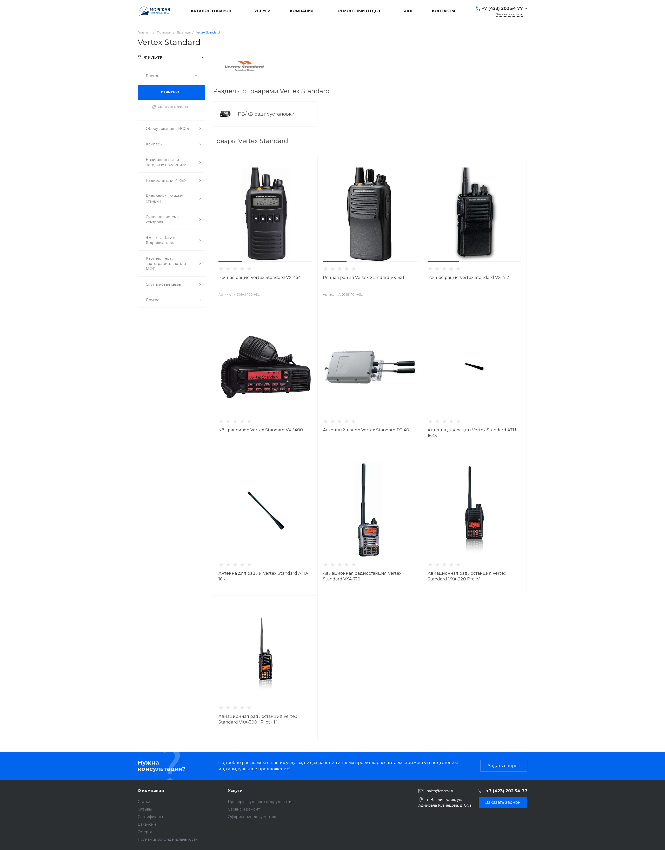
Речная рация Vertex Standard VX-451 (363, 277)
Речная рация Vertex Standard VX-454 (259, 277)
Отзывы (145, 809)
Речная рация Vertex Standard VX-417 (468, 277)
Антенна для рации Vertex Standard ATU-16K (263, 576)
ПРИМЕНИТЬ (171, 92)
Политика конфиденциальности (168, 839)
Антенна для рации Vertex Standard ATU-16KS (473, 432)
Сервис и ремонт (244, 809)
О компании (151, 790)
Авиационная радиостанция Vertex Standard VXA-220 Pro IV (467, 576)
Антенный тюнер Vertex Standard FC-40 (366, 429)
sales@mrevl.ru (441, 790)
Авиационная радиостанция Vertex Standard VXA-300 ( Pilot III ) (257, 719)
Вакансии (147, 824)
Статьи (144, 801)
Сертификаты (150, 816)
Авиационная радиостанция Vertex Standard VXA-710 (362, 576)
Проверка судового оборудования (261, 801)
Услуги (235, 790)
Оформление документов (252, 816)
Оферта (145, 831)
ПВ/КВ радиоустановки (267, 114)
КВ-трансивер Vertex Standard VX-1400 (260, 429)
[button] (230, 261)
